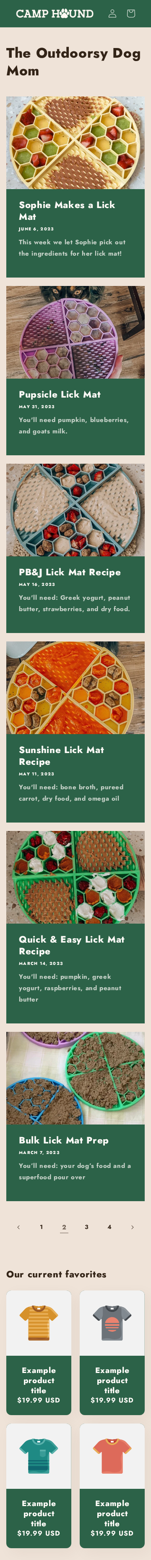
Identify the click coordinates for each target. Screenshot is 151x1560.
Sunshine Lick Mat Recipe (61, 755)
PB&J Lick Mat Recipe (70, 572)
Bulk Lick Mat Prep (64, 1140)
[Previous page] (19, 1227)
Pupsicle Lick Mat (60, 394)
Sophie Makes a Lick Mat (67, 210)
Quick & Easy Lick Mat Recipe (72, 945)
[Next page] (132, 1227)
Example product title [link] (39, 1380)
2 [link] (64, 1227)
